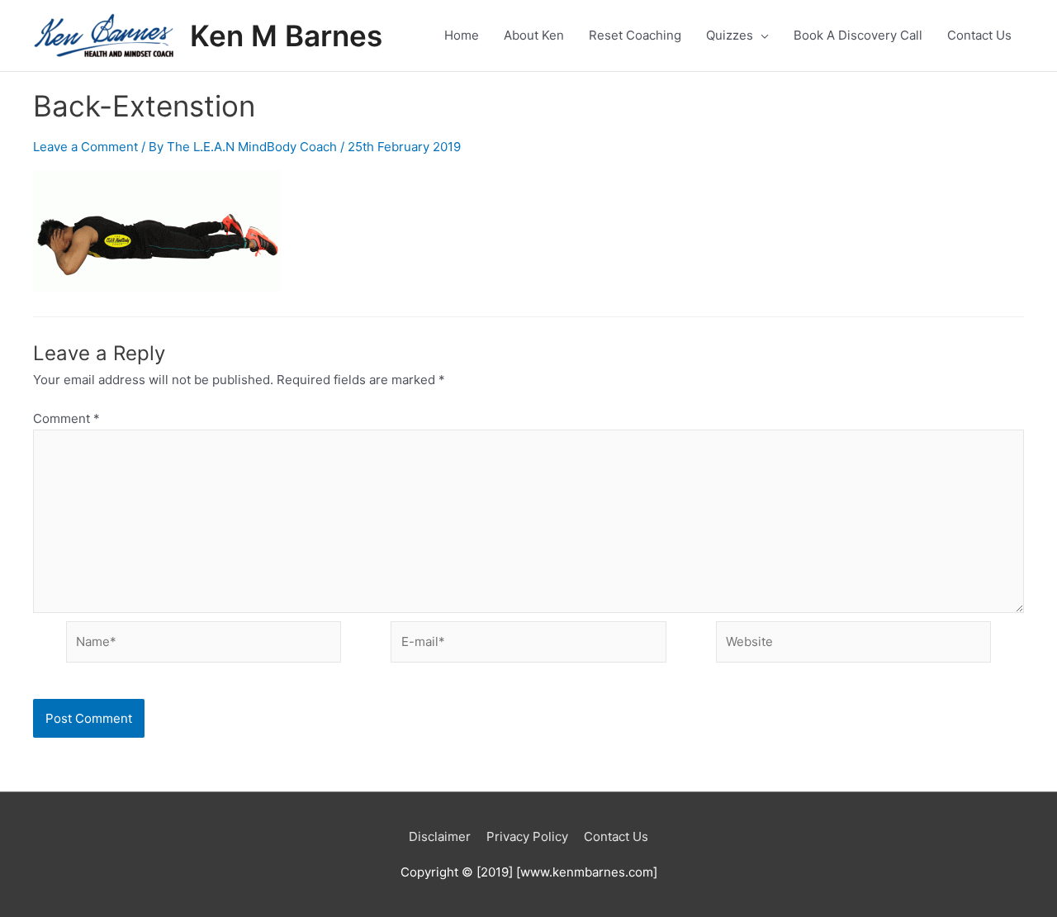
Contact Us (616, 836)
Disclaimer (440, 836)
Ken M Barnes (286, 35)
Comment (66, 418)
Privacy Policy (527, 836)
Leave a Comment (85, 146)
